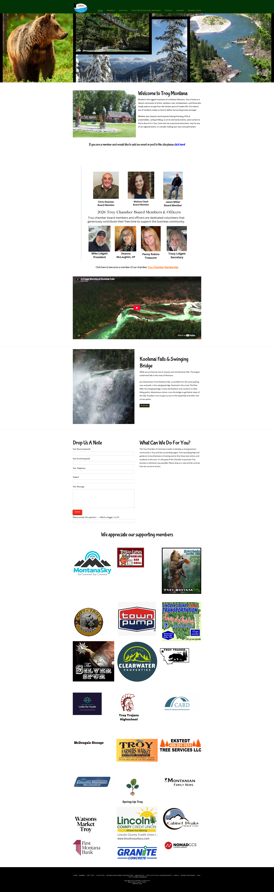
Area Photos (139, 875)
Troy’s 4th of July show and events (159, 875)
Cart (199, 875)
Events (176, 875)
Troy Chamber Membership (137, 877)
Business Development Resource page (120, 875)
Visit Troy (90, 875)
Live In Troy (100, 875)
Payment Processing (188, 875)
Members (82, 875)
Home (75, 875)
